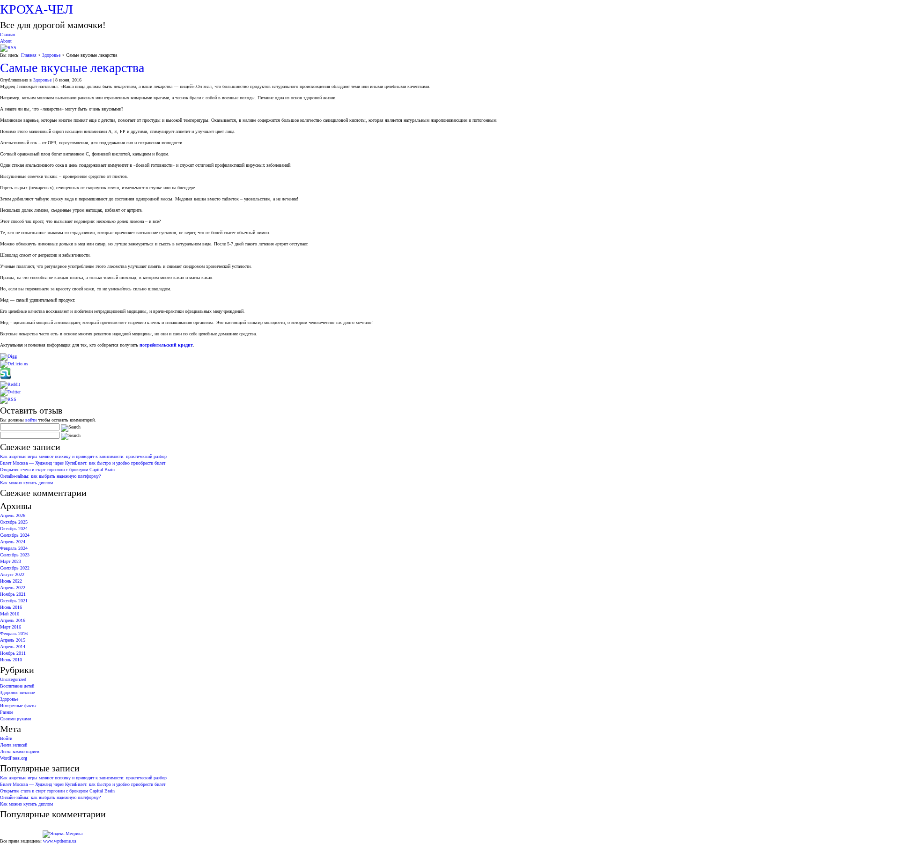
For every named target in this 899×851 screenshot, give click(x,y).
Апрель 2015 (12, 640)
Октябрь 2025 (14, 522)
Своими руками (15, 718)
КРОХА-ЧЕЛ (36, 9)
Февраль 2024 (14, 548)
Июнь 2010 (11, 659)
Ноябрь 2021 (13, 594)
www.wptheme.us (59, 841)
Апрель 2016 (12, 620)
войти (31, 419)
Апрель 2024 (12, 541)
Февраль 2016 (14, 633)
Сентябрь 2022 (14, 567)
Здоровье (51, 55)
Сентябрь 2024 (14, 535)
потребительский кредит (166, 345)
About (6, 41)
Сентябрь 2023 (14, 554)
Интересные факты (18, 705)
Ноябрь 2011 (13, 653)
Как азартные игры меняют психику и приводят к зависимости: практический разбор (83, 456)
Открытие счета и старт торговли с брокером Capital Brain (57, 469)
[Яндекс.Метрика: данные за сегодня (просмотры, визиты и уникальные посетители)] (62, 834)
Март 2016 (10, 626)
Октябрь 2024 (14, 528)
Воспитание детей (17, 685)
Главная (7, 34)
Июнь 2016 (11, 607)
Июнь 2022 (11, 581)
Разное (6, 712)
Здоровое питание (17, 692)
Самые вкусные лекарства (72, 67)
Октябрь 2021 (14, 600)
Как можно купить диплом (26, 482)
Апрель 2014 (12, 646)
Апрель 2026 (12, 515)
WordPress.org (13, 758)
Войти (6, 738)
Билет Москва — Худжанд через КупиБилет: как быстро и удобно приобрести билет (82, 463)
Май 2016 (9, 613)
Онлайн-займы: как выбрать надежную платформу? (50, 476)
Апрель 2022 (12, 587)
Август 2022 (12, 574)
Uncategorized (13, 679)
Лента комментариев (19, 751)
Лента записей (13, 744)
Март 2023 (10, 561)
